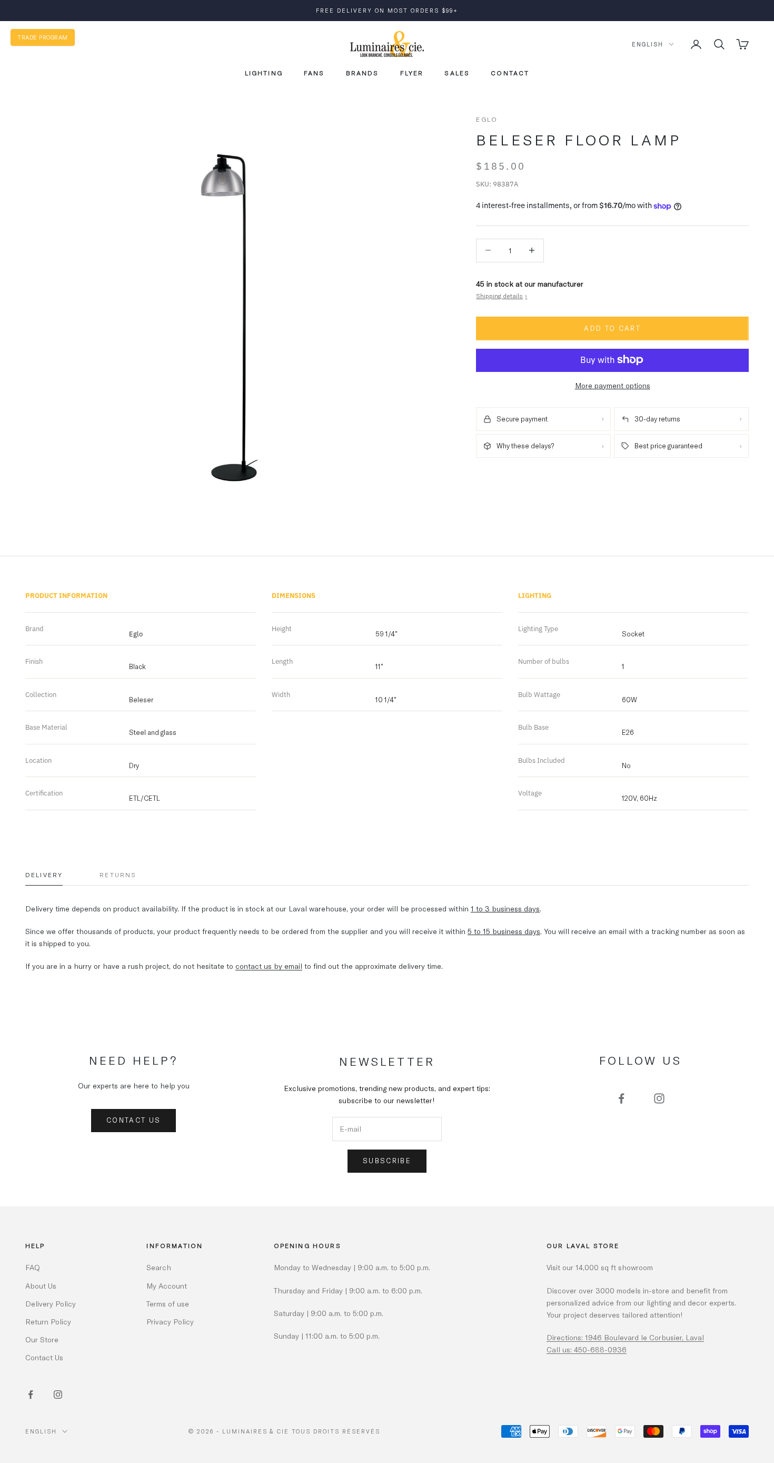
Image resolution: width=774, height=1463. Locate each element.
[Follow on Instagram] (659, 1098)
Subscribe (387, 1160)
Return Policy (48, 1321)
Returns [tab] (118, 874)
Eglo (487, 119)
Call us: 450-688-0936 (587, 1349)
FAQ (32, 1267)
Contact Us (133, 1120)
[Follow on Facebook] (621, 1098)
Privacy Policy (170, 1321)
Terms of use (167, 1303)
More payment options (612, 384)
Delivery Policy (50, 1303)
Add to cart (612, 328)
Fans (314, 72)
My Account (166, 1285)
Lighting (264, 72)
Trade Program (42, 37)
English (647, 44)
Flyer (412, 72)
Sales (457, 72)
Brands (362, 72)
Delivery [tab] (44, 874)
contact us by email (268, 965)
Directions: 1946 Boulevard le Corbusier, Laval (625, 1337)
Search (158, 1267)
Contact (510, 72)
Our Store (41, 1339)
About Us (40, 1285)
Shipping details (501, 295)
